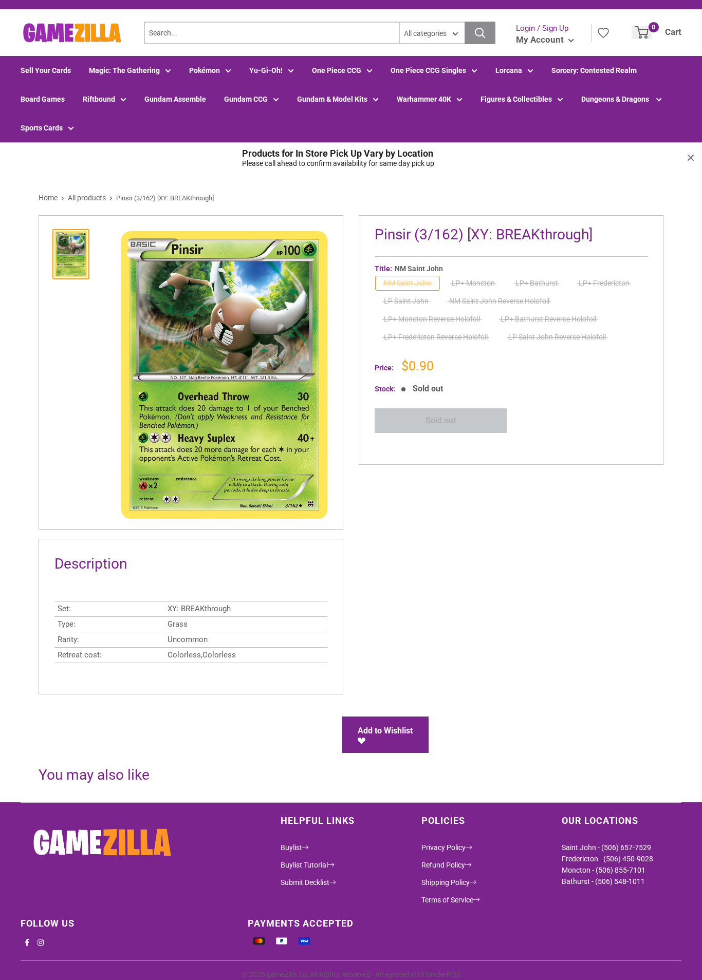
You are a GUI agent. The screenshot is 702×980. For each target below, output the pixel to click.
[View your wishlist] (603, 33)
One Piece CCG (336, 70)
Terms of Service (447, 900)
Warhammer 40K (424, 99)
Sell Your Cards (46, 70)
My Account (541, 39)
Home (48, 198)
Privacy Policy (443, 847)
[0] (642, 32)
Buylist (291, 847)
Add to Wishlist (385, 731)
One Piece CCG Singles (428, 70)
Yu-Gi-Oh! (266, 70)
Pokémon (204, 70)
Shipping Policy (445, 882)
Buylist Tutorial (304, 865)
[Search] (480, 33)
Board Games (43, 99)
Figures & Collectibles (516, 99)
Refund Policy (443, 865)
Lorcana (508, 70)
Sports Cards (42, 128)
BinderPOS (443, 974)
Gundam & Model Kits (332, 99)
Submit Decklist (305, 882)
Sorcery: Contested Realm (594, 70)
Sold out (441, 420)
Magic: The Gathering (124, 70)
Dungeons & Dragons (616, 99)
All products (87, 198)
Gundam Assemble (175, 99)
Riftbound (99, 99)
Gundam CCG (246, 99)
